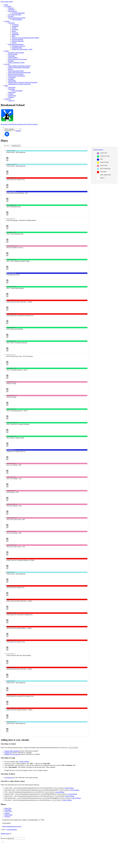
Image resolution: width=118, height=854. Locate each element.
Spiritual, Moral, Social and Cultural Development (22, 82)
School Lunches (13, 54)
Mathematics (15, 34)
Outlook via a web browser (12, 754)
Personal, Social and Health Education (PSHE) (25, 37)
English (14, 28)
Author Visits (103, 153)
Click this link (8, 777)
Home (6, 4)
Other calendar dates (105, 174)
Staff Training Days (105, 168)
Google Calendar (24, 761)
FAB (101, 159)
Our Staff (11, 16)
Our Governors (12, 11)
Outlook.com (8, 752)
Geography (15, 29)
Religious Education (18, 41)
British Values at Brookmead (16, 76)
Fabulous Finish (104, 162)
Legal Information (11, 829)
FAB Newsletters (17, 19)
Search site (4, 838)
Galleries (10, 94)
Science (14, 42)
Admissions (11, 9)
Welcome (11, 8)
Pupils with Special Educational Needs (19, 72)
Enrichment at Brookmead (15, 44)
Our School (7, 6)
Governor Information (18, 13)
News (6, 85)
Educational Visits (105, 156)
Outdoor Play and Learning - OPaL (22, 49)
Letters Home (12, 95)
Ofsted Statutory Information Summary (19, 66)
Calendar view (16, 145)
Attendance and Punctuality (16, 52)
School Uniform (13, 57)
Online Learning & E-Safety (16, 62)
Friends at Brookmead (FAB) (16, 18)
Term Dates (11, 56)
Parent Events (103, 165)
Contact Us (7, 99)
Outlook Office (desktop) (11, 751)
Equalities (11, 79)
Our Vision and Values (14, 14)
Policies (10, 69)
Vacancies (11, 97)
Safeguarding (12, 80)
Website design (5, 833)
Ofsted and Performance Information (18, 67)
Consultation (11, 77)
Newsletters (11, 89)
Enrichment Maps (17, 47)
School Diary (12, 92)
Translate (18, 131)
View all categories (98, 149)
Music (13, 36)
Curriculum (11, 23)
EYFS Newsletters (17, 90)
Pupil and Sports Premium (15, 74)
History (14, 31)
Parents (6, 51)
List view (6, 145)
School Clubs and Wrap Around (17, 59)
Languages (15, 33)
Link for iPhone (69, 788)
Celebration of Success (18, 46)
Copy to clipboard (73, 747)
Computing (15, 26)
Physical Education (17, 39)
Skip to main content (7, 1)
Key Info (7, 64)
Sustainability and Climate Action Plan (19, 84)
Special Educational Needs (16, 71)
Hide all (102, 178)
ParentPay (11, 61)
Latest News (11, 87)
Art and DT (15, 24)
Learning (7, 21)
